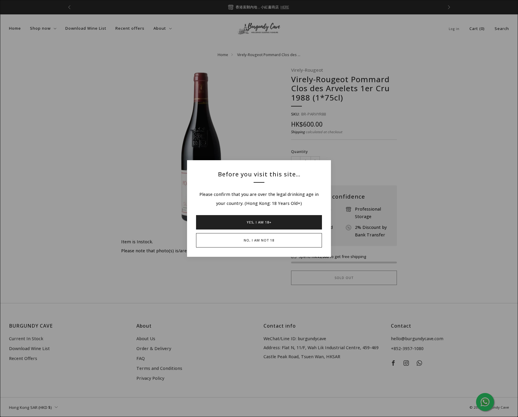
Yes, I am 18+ (259, 222)
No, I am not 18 (259, 240)
